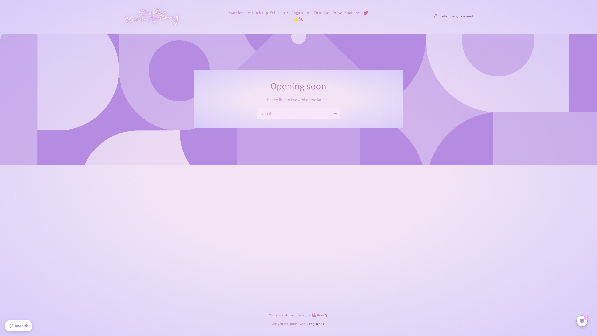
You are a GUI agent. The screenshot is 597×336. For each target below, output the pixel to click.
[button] (453, 16)
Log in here (317, 324)
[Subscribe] (335, 113)
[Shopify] (320, 315)
